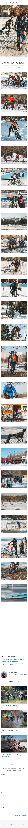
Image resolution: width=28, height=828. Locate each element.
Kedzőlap (3, 824)
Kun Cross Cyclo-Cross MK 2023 (9, 730)
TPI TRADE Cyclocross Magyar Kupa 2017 (14, 659)
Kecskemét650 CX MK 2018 (10, 661)
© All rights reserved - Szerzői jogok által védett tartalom (12, 826)
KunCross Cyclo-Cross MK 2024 (9, 706)
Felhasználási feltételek (21, 824)
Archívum (8, 824)
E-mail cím (3, 800)
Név (2, 792)
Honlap (2, 807)
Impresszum (13, 824)
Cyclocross (19, 67)
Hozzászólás (4, 774)
